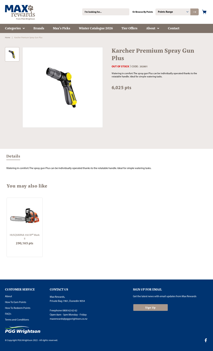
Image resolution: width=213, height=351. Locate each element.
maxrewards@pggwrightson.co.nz (68, 318)
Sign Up (150, 307)
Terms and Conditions (17, 319)
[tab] (172, 11)
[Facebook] (207, 340)
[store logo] (25, 12)
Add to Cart (24, 250)
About (8, 296)
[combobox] (105, 11)
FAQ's (8, 313)
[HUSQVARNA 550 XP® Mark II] (25, 216)
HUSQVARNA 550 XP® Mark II (25, 236)
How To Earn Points (15, 302)
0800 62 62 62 (69, 310)
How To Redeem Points (17, 308)
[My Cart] (204, 12)
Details (13, 157)
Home (7, 37)
